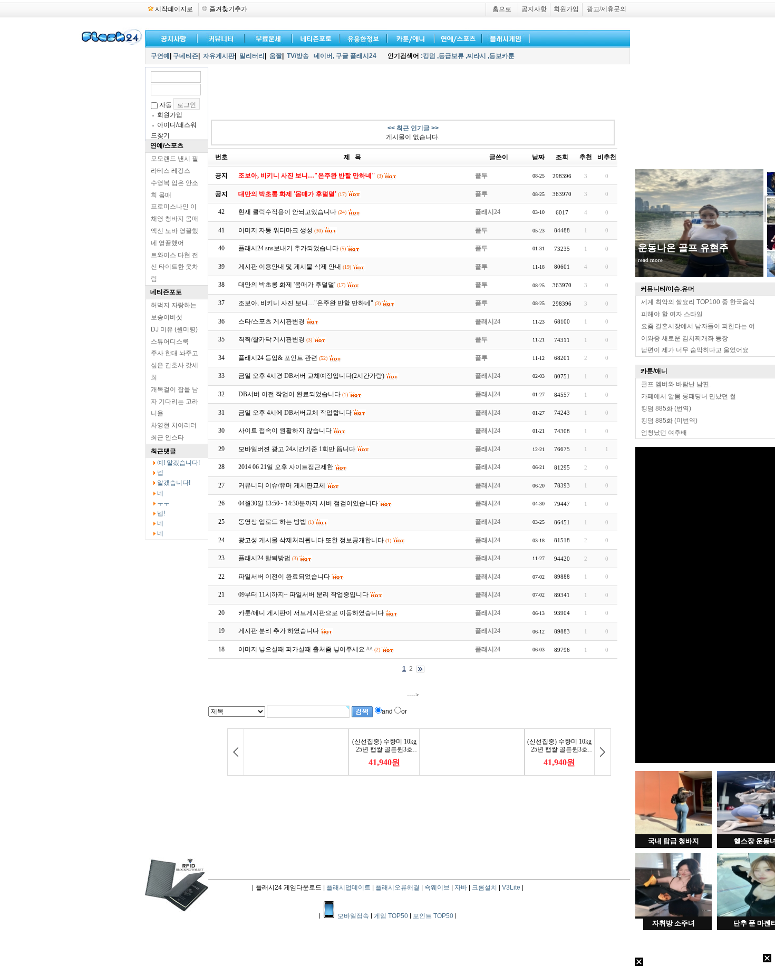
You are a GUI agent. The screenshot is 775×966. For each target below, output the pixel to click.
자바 (460, 887)
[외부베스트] (409, 37)
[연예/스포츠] (456, 37)
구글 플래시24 (357, 56)
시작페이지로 (174, 9)
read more (650, 260)
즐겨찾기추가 (228, 9)
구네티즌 (185, 56)
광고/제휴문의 (606, 9)
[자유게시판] (361, 37)
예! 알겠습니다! (178, 462)
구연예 (160, 56)
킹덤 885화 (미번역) (669, 420)
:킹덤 (428, 56)
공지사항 (534, 9)
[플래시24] (110, 43)
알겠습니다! (173, 482)
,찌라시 (476, 56)
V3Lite (511, 887)
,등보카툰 (501, 56)
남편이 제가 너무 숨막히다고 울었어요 (695, 350)
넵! (161, 513)
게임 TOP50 (391, 916)
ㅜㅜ (163, 503)
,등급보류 (450, 56)
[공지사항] (171, 37)
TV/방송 (298, 56)
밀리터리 (252, 56)
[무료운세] (266, 37)
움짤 (275, 56)
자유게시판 (219, 56)
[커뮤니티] (221, 37)
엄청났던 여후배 (664, 432)
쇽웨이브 (437, 887)
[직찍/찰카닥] (314, 37)
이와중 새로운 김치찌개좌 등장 (684, 338)
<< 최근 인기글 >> (413, 128)
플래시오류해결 (398, 887)
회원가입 (566, 9)
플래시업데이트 (348, 887)
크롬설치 (484, 887)
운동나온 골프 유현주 (683, 247)
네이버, (324, 56)
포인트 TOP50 (433, 916)
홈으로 (501, 9)
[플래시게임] (503, 37)
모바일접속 (354, 916)
